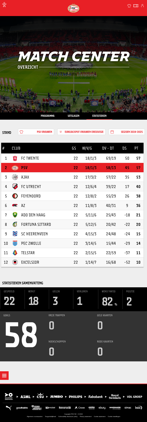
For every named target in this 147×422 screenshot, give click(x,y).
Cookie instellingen (114, 416)
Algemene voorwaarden (35, 416)
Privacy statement (86, 416)
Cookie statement (100, 416)
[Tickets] (136, 6)
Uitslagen (73, 116)
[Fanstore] (129, 6)
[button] (4, 375)
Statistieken (99, 116)
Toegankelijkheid (50, 416)
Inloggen (142, 6)
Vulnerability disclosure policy (68, 416)
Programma (48, 116)
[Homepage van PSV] (73, 7)
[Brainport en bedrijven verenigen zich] (73, 396)
